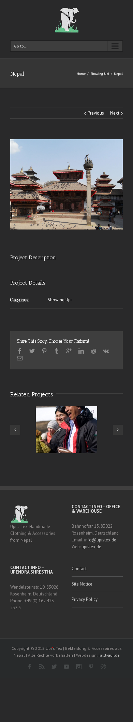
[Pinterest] (44, 351)
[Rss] (42, 666)
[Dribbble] (103, 666)
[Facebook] (20, 351)
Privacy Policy (85, 599)
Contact (79, 569)
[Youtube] (66, 666)
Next (114, 113)
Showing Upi (99, 73)
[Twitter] (32, 351)
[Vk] (106, 351)
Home (81, 73)
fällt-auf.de (109, 655)
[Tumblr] (56, 351)
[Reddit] (93, 351)
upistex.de (91, 547)
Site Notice (82, 584)
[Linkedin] (81, 351)
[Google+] (69, 351)
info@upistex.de (100, 540)
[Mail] (20, 358)
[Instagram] (79, 666)
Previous (96, 113)
